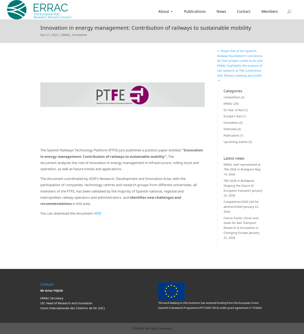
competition (232, 97)
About (163, 12)
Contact (244, 12)
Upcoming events (236, 142)
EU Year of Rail (234, 110)
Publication (231, 135)
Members (269, 12)
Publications (195, 12)
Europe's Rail (233, 116)
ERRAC (66, 35)
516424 (256, 308)
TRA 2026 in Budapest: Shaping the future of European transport (239, 186)
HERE (97, 213)
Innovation (79, 35)
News (221, 12)
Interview (230, 129)
